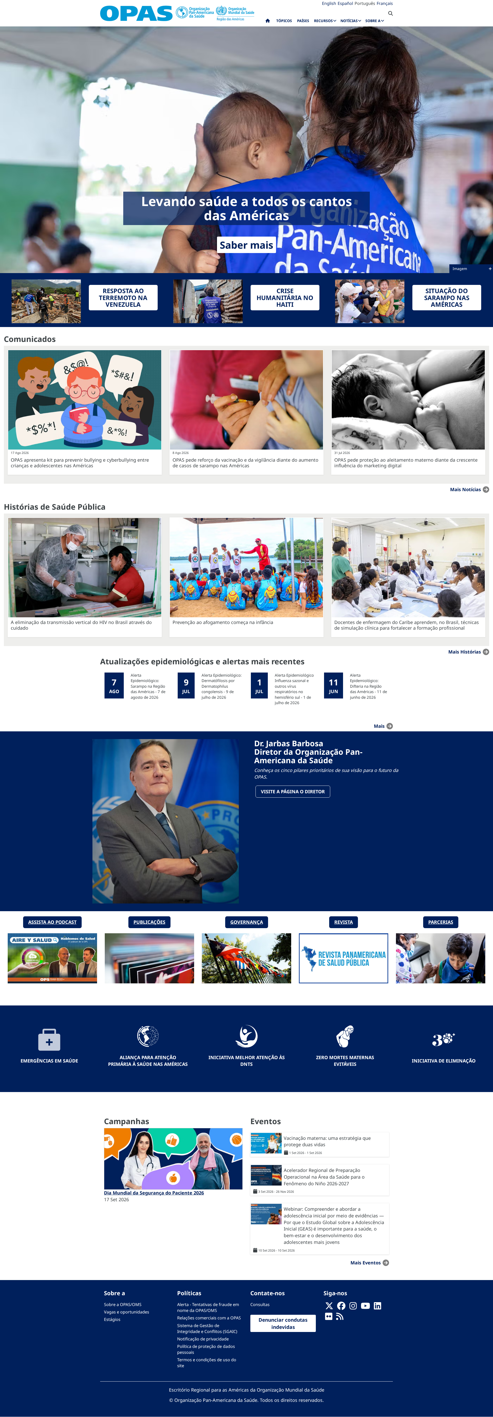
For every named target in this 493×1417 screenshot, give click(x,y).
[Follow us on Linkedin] (377, 1307)
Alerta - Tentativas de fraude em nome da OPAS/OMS (208, 1307)
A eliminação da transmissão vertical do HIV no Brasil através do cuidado (81, 625)
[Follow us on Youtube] (365, 1307)
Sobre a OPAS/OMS (122, 1304)
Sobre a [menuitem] (373, 20)
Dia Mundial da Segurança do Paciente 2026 (154, 1193)
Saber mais (246, 244)
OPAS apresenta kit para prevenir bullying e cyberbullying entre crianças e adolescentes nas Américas (80, 462)
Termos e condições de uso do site (206, 1362)
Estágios (112, 1319)
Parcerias (440, 922)
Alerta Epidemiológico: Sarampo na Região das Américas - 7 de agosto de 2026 (148, 686)
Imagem (460, 268)
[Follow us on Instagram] (353, 1307)
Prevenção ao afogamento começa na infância (223, 622)
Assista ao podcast (52, 922)
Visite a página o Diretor (293, 791)
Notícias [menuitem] (349, 20)
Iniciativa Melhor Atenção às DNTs (246, 1060)
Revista (343, 922)
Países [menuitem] (303, 20)
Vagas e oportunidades (126, 1312)
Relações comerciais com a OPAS (209, 1318)
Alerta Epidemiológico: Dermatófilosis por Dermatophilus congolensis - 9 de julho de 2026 (222, 686)
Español (345, 3)
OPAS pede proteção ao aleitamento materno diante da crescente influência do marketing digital (406, 462)
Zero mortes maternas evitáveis (345, 1060)
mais (379, 726)
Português (365, 3)
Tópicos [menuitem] (284, 20)
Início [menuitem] (268, 22)
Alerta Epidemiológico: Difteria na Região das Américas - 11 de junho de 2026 (368, 686)
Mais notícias (465, 489)
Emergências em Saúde (49, 1061)
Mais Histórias (464, 652)
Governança (246, 922)
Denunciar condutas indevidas (283, 1323)
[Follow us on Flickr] (328, 1318)
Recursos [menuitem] (323, 20)
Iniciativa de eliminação (444, 1061)
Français (385, 3)
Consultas (260, 1304)
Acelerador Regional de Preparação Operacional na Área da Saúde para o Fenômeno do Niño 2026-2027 (324, 1176)
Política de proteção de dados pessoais (206, 1349)
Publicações (149, 922)
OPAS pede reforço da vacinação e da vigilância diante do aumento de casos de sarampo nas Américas (245, 462)
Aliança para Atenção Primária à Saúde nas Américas (148, 1060)
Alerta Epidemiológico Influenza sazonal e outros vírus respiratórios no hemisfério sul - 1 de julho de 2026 (294, 689)
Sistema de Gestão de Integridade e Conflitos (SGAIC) (207, 1328)
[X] (329, 1307)
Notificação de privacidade (203, 1339)
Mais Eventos (365, 1263)
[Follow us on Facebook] (341, 1307)
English (329, 3)
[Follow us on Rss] (339, 1318)
